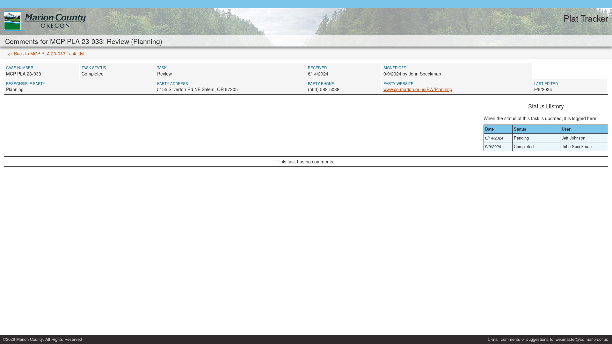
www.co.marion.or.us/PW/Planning (417, 89)
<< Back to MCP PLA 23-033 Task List (46, 53)
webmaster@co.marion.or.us (582, 339)
